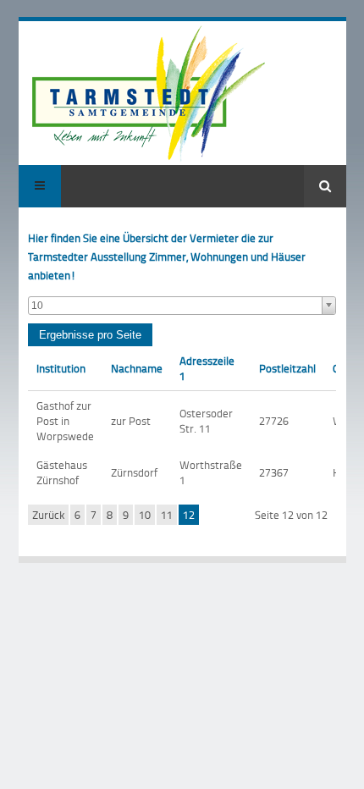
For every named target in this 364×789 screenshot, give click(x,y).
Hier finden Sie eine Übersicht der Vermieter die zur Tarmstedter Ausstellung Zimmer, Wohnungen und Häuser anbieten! (167, 256)
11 (167, 514)
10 (145, 514)
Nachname (137, 368)
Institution (60, 368)
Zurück (48, 514)
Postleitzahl (287, 368)
